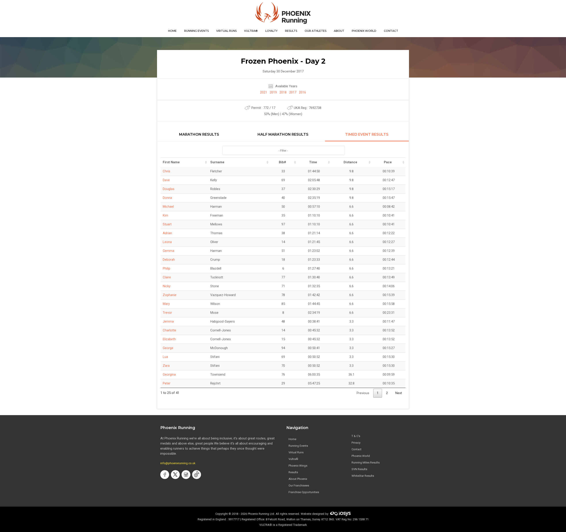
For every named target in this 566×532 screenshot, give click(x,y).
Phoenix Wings (298, 465)
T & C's (356, 436)
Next (398, 393)
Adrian (167, 233)
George (168, 348)
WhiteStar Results (363, 475)
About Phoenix (298, 479)
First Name (171, 162)
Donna (167, 198)
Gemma (168, 251)
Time (313, 162)
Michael (168, 207)
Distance (350, 162)
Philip (166, 268)
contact (391, 30)
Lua (165, 357)
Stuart (167, 224)
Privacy (356, 442)
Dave (166, 180)
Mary (166, 304)
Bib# (282, 162)
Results (293, 472)
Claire (167, 277)
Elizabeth (169, 339)
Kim (165, 215)
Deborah (169, 260)
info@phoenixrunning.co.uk (177, 463)
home (172, 30)
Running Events (196, 30)
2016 (302, 92)
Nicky (166, 286)
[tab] (199, 137)
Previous (363, 393)
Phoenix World (364, 30)
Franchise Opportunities (304, 492)
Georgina (169, 374)
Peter (166, 383)
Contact (356, 449)
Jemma (168, 321)
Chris (166, 171)
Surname (217, 162)
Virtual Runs (296, 452)
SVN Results (359, 469)
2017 (292, 92)
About (339, 30)
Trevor (167, 313)
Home (292, 439)
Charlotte (169, 330)
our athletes (315, 30)
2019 (273, 92)
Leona (167, 242)
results (291, 30)
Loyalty (271, 30)
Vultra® (251, 30)
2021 (263, 92)
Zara (166, 366)
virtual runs (226, 30)
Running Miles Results (366, 462)
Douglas (168, 189)
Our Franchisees (299, 485)
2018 (283, 92)
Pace (388, 162)
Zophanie (169, 295)
